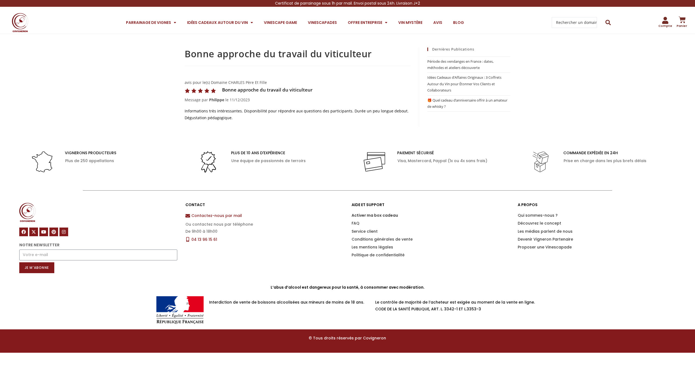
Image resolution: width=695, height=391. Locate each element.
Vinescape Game (280, 22)
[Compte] (665, 20)
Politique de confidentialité (378, 255)
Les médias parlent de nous (545, 231)
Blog (458, 22)
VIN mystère (410, 22)
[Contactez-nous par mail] (187, 215)
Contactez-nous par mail (216, 215)
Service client (365, 231)
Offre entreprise (365, 22)
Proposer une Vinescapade (545, 247)
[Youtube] (43, 232)
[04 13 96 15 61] (187, 239)
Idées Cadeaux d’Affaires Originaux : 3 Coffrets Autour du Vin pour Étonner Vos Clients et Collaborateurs (464, 84)
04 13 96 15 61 (204, 239)
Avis (437, 22)
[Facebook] (23, 232)
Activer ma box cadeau (375, 215)
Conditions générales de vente (382, 239)
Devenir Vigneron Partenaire (545, 239)
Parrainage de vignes (148, 22)
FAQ (355, 223)
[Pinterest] (53, 232)
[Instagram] (63, 232)
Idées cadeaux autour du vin (217, 22)
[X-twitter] (33, 232)
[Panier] (682, 20)
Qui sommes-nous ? (538, 215)
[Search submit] (608, 22)
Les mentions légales (372, 247)
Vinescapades (322, 22)
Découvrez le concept (539, 223)
